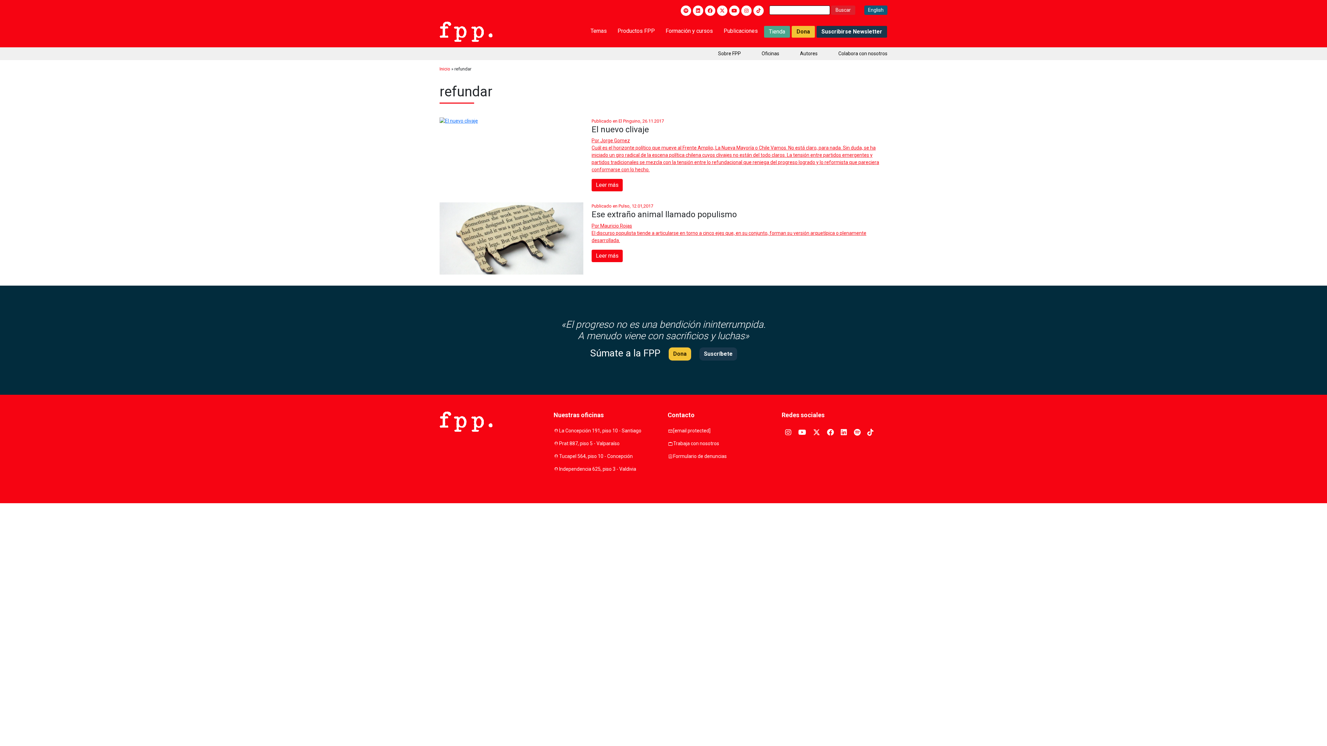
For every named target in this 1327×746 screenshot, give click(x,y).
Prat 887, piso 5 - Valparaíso (589, 443)
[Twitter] (722, 11)
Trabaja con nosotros (696, 443)
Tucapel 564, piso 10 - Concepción (596, 456)
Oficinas (770, 53)
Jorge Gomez (615, 140)
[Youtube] (734, 11)
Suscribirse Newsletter (851, 31)
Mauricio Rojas (616, 226)
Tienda (777, 31)
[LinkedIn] (698, 11)
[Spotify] (686, 11)
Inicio (445, 68)
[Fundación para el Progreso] (466, 31)
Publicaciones (741, 31)
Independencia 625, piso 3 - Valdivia (597, 469)
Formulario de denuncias (700, 456)
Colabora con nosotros (862, 53)
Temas (599, 31)
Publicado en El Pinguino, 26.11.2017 (628, 121)
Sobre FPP (729, 53)
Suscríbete (718, 354)
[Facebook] (710, 11)
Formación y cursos (689, 31)
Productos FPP (636, 31)
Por (611, 140)
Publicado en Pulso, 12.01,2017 (622, 206)
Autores (809, 53)
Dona (803, 31)
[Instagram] (746, 11)
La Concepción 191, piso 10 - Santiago (600, 430)
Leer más (607, 185)
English (876, 10)
